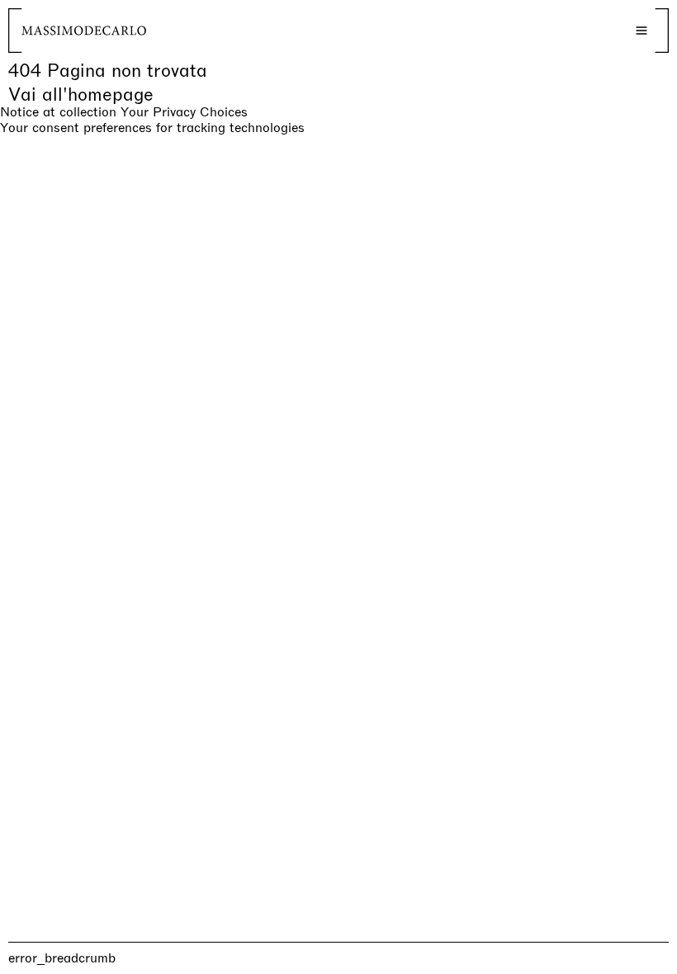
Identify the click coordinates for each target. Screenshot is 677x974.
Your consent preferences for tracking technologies (152, 127)
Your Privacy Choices (184, 112)
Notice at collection (58, 112)
